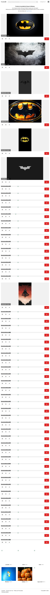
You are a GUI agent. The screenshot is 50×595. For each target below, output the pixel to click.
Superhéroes (29, 11)
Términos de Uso (9, 590)
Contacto (3, 590)
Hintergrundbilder (5, 592)
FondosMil (3, 1)
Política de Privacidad (18, 590)
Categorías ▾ (43, 1)
